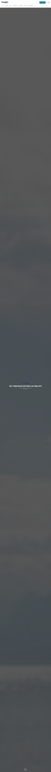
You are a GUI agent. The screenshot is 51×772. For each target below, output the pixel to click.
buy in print (42, 2)
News (3, 5)
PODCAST (27, 383)
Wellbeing (6, 5)
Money (10, 5)
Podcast (25, 5)
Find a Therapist (30, 5)
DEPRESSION (23, 383)
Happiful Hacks (15, 5)
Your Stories (21, 5)
